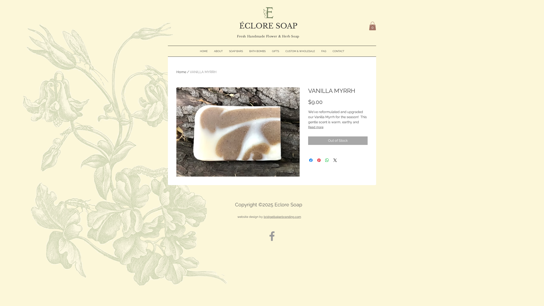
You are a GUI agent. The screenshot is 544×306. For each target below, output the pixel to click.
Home (181, 72)
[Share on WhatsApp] (327, 160)
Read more (315, 127)
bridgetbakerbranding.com (282, 216)
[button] (372, 26)
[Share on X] (335, 160)
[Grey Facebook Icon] (272, 236)
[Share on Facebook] (310, 160)
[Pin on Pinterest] (319, 160)
